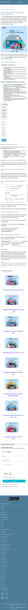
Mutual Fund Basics (4, 517)
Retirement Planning (4, 561)
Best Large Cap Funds (5, 546)
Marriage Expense (4, 565)
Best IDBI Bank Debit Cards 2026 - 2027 (13, 352)
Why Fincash (3, 578)
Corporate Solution (4, 586)
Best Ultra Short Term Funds (6, 548)
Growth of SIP (3, 559)
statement (10, 85)
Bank (2, 16)
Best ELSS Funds (4, 542)
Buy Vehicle (3, 569)
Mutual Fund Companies (5, 529)
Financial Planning (4, 519)
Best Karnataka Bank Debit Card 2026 (13, 290)
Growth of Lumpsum (4, 557)
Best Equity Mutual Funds (5, 544)
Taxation (2, 523)
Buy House (3, 567)
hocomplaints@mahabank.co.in (18, 246)
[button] (14, 452)
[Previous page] (20, 490)
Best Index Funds (4, 550)
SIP (1, 521)
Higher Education (4, 563)
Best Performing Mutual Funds (6, 534)
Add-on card (12, 155)
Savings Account (12, 87)
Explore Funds (3, 512)
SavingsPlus (3, 506)
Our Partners (3, 582)
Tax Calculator (3, 555)
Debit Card (6, 9)
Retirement (3, 525)
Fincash (2, 9)
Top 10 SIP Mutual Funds (5, 538)
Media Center (3, 584)
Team (2, 580)
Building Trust (3, 576)
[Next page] (23, 490)
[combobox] (7, 2)
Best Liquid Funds (4, 536)
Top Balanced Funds (4, 540)
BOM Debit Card (11, 9)
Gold (1, 527)
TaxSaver (2, 510)
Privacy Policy (4, 136)
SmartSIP (2, 508)
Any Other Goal (3, 571)
